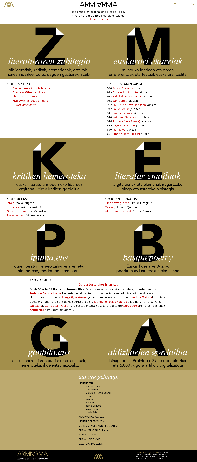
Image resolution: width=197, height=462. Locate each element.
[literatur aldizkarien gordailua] (147, 369)
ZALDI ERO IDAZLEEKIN (91, 443)
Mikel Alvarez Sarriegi (127, 96)
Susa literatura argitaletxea (146, 452)
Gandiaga (51, 305)
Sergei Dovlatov (123, 88)
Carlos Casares (122, 113)
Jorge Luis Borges (124, 125)
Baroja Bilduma (93, 405)
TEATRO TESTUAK (88, 434)
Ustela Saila (91, 412)
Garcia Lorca (130, 305)
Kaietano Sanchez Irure (128, 117)
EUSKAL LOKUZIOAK (89, 439)
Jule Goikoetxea (98, 19)
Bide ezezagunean (117, 203)
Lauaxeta (36, 305)
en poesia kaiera (30, 100)
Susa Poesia (92, 389)
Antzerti (90, 402)
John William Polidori (126, 134)
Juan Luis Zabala (140, 297)
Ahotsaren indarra (24, 96)
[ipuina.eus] (49, 274)
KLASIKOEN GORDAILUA (91, 416)
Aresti (65, 305)
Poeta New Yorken (74, 297)
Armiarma (37, 310)
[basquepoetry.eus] (147, 274)
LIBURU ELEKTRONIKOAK (92, 421)
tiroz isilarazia (31, 88)
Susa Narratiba (93, 386)
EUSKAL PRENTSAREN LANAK (94, 430)
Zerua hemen (15, 215)
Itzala (10, 203)
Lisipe (89, 396)
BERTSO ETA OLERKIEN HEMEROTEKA (98, 425)
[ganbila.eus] (49, 369)
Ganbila (89, 399)
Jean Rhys (119, 129)
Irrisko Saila (92, 408)
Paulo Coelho (121, 109)
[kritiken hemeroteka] (49, 193)
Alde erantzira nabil (118, 211)
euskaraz (29, 92)
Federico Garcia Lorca (45, 293)
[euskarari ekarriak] (147, 78)
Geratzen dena (16, 211)
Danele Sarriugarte (125, 92)
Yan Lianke (120, 100)
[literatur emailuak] (147, 193)
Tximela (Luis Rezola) (126, 121)
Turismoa (13, 207)
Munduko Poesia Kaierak (111, 301)
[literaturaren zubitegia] (49, 78)
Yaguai (109, 207)
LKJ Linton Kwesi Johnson (129, 105)
